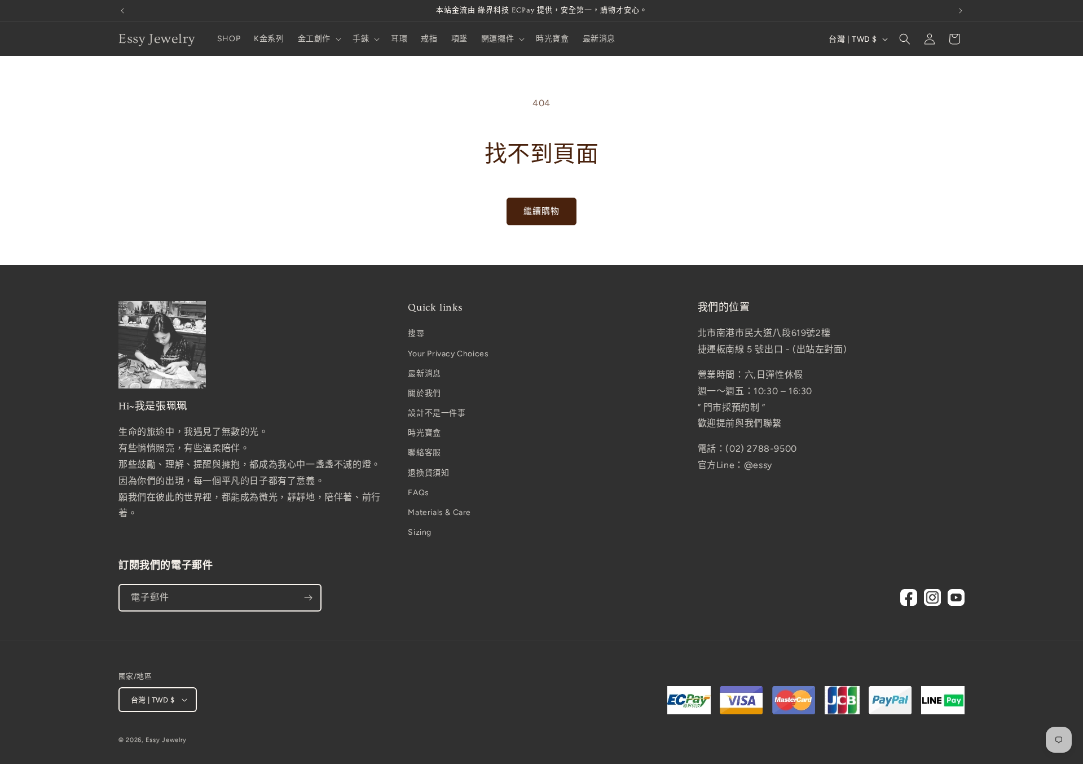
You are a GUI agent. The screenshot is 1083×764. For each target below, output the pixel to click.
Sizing (420, 532)
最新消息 (424, 373)
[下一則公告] (960, 10)
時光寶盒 (424, 433)
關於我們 (424, 393)
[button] (318, 39)
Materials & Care (439, 512)
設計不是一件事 (436, 413)
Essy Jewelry (166, 740)
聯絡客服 (424, 452)
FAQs (418, 492)
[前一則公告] (122, 10)
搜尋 (416, 333)
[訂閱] (308, 598)
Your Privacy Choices (448, 354)
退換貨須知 (428, 473)
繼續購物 (541, 211)
